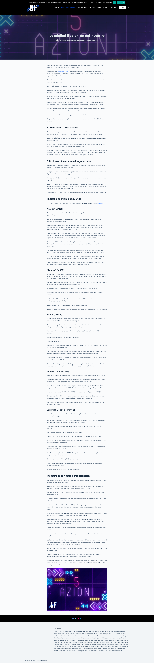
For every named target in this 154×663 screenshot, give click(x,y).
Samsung (100, 203)
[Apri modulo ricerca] (128, 7)
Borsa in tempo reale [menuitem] (102, 7)
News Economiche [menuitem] (71, 7)
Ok (114, 2)
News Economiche (85, 40)
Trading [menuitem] (92, 7)
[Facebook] (73, 618)
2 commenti (95, 40)
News (78, 40)
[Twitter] (75, 618)
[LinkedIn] (81, 618)
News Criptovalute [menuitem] (83, 7)
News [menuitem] (62, 7)
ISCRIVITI (122, 7)
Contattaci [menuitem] (113, 7)
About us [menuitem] (56, 7)
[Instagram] (78, 618)
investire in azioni (62, 71)
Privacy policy (121, 2)
